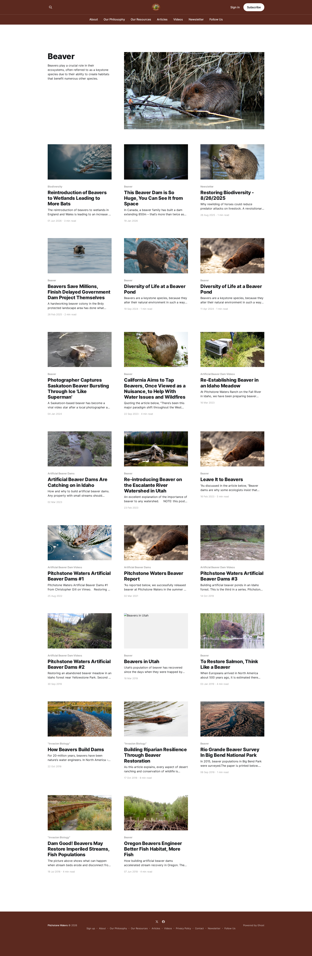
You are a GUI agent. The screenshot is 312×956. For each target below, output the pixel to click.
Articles (162, 19)
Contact (199, 928)
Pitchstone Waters (58, 925)
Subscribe (254, 7)
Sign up (90, 928)
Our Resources (141, 19)
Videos (178, 19)
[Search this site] (50, 7)
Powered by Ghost (253, 925)
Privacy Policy (183, 928)
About (93, 19)
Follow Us (216, 19)
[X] (156, 921)
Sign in (235, 7)
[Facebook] (163, 921)
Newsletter (196, 19)
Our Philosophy (114, 19)
